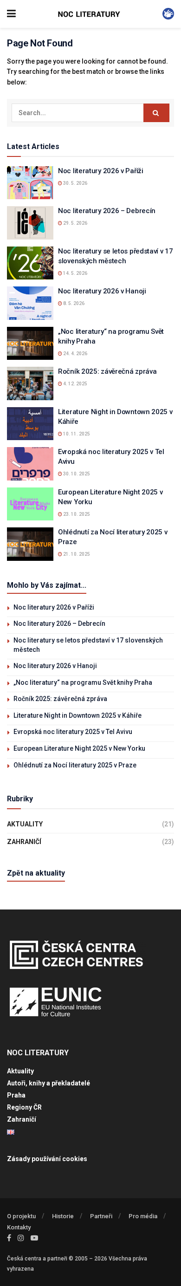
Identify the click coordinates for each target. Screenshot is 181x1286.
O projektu (21, 1216)
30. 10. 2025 (76, 473)
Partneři (101, 1216)
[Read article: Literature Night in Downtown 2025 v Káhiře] (30, 424)
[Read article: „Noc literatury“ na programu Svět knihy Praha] (30, 343)
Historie (63, 1216)
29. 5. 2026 (74, 223)
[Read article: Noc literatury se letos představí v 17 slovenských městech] (30, 263)
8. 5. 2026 (73, 303)
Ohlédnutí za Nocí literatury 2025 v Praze (74, 765)
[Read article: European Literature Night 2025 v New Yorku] (30, 504)
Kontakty (19, 1227)
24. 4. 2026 (74, 353)
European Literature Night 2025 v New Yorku (79, 748)
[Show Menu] (11, 14)
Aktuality (25, 824)
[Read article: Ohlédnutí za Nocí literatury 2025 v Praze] (30, 544)
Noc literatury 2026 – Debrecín (106, 211)
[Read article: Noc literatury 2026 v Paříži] (30, 183)
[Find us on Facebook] (9, 1238)
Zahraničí (24, 841)
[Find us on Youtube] (34, 1238)
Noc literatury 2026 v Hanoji (102, 291)
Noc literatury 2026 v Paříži (100, 171)
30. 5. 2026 (74, 183)
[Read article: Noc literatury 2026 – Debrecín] (30, 223)
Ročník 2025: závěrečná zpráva (107, 371)
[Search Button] (156, 113)
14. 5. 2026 (74, 273)
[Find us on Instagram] (21, 1238)
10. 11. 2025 (76, 433)
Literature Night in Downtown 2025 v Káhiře (77, 715)
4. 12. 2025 (74, 383)
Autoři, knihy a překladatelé (48, 1083)
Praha (16, 1095)
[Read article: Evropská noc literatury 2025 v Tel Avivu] (30, 464)
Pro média (143, 1216)
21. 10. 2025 (76, 554)
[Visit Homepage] (89, 14)
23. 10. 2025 (76, 514)
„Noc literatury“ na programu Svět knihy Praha (82, 682)
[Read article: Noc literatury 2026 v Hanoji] (30, 303)
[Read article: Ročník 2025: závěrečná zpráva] (30, 383)
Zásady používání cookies (47, 1159)
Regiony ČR (24, 1107)
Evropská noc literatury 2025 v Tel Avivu (72, 731)
